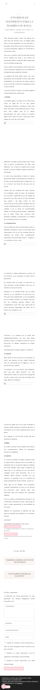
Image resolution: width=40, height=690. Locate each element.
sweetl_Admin (15, 30)
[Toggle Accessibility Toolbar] (3, 686)
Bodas (19, 14)
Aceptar (6, 686)
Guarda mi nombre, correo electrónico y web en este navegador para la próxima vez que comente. (19, 646)
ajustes (19, 683)
